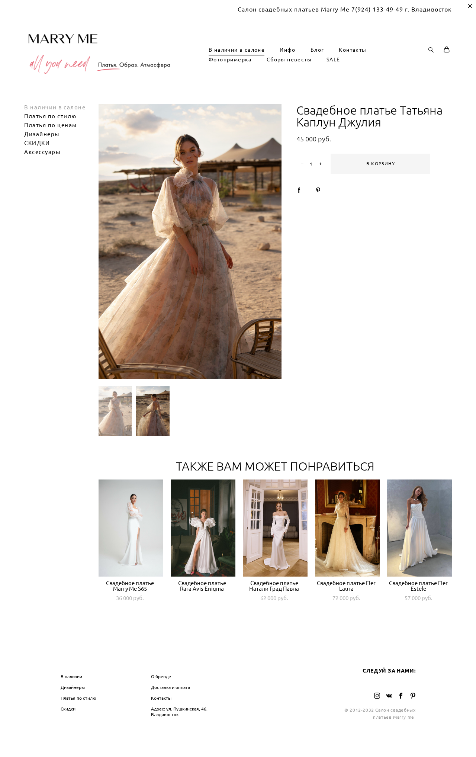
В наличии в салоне (237, 50)
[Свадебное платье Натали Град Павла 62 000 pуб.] (275, 528)
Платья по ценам (50, 125)
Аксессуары (42, 152)
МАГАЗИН (75, 661)
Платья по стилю (50, 116)
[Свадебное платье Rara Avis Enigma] (203, 528)
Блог (317, 50)
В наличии (71, 676)
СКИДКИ (37, 143)
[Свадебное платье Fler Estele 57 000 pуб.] (419, 528)
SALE (333, 59)
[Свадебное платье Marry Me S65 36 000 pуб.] (131, 528)
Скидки (68, 709)
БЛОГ (249, 661)
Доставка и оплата (170, 687)
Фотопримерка (230, 59)
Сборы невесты (289, 59)
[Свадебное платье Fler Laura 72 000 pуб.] (347, 528)
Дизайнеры (42, 134)
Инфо (288, 50)
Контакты (352, 50)
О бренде (161, 676)
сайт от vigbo (238, 740)
